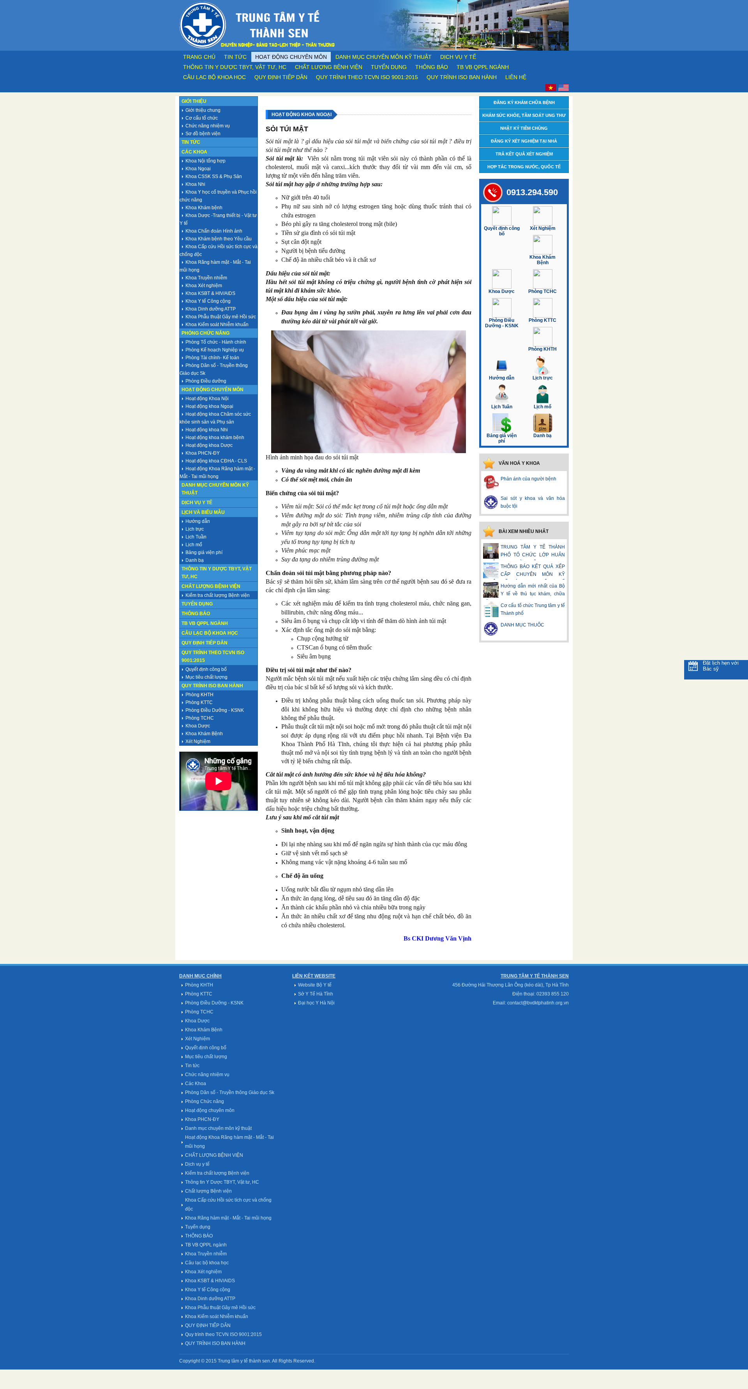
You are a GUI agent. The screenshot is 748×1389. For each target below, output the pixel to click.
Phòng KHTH (199, 694)
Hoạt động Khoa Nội (207, 398)
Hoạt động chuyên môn (291, 57)
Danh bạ (194, 560)
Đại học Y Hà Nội (316, 1003)
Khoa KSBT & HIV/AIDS (210, 293)
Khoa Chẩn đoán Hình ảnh (213, 231)
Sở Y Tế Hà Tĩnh (315, 994)
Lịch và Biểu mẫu (203, 512)
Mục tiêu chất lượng (206, 677)
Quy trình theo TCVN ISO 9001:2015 (367, 77)
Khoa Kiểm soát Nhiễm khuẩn (217, 324)
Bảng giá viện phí (203, 552)
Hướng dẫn (197, 521)
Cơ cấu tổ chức (201, 118)
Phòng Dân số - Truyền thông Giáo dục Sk (229, 1092)
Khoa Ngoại (198, 168)
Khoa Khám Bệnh (204, 733)
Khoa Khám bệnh (203, 207)
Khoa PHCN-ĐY (202, 453)
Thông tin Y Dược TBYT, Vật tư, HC (234, 67)
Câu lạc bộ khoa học (214, 77)
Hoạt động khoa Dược (209, 445)
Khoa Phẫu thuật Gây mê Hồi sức (220, 316)
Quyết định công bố (206, 669)
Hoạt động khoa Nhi (206, 429)
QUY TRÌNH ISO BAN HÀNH (462, 77)
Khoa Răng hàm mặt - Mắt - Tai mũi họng (228, 1218)
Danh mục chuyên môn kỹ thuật (383, 57)
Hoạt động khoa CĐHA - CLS (216, 461)
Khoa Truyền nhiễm (206, 278)
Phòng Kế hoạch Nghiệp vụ (214, 350)
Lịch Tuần (195, 537)
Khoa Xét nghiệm (203, 285)
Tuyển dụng (389, 67)
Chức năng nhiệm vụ (207, 126)
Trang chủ (199, 57)
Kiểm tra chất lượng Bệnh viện (217, 595)
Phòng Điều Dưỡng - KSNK (214, 710)
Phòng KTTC (199, 702)
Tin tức (235, 57)
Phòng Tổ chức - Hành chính (215, 342)
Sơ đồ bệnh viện (203, 133)
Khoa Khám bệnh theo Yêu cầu (218, 239)
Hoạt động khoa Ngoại (209, 406)
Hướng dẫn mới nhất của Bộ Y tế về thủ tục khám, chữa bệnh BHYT (524, 593)
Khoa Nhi (195, 184)
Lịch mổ (193, 544)
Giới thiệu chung (203, 110)
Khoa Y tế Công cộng (208, 301)
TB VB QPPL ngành (483, 67)
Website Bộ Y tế (315, 985)
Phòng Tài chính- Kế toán (212, 357)
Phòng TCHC (199, 718)
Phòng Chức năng (205, 333)
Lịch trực (194, 529)
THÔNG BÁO (431, 67)
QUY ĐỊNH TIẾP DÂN (280, 77)
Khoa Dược (197, 726)
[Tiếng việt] (550, 89)
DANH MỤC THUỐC (522, 625)
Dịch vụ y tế (458, 57)
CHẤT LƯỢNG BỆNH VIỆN (214, 1155)
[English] (563, 89)
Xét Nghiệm (197, 741)
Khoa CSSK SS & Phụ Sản (213, 176)
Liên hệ (515, 77)
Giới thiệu (194, 101)
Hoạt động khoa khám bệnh (214, 437)
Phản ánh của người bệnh (528, 479)
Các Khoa (194, 152)
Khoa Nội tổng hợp (205, 161)
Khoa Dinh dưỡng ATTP (210, 309)
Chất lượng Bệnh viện (328, 67)
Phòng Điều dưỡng (205, 381)
